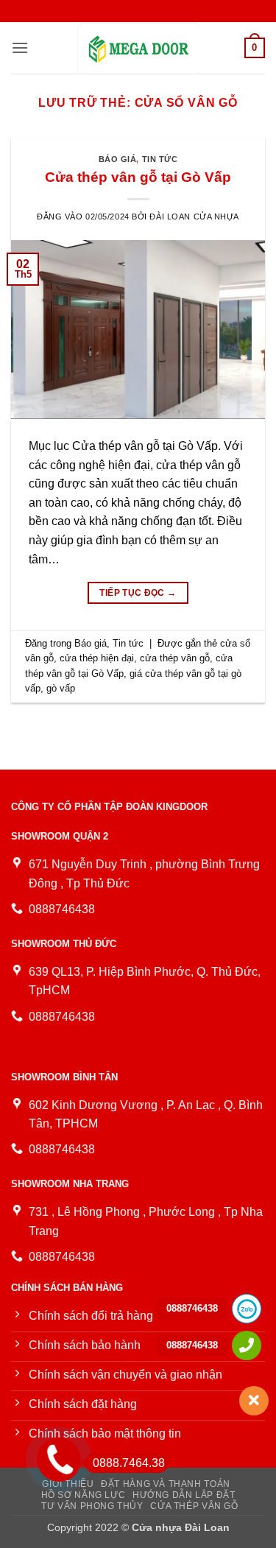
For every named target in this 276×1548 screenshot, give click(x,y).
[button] (20, 47)
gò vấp (60, 688)
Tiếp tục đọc (137, 593)
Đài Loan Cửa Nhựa (194, 216)
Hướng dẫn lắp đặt (183, 1495)
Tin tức (160, 159)
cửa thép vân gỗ (175, 658)
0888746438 (192, 1308)
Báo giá (118, 159)
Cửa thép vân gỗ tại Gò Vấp (138, 177)
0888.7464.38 (129, 1463)
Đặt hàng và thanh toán (165, 1484)
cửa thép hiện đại (97, 658)
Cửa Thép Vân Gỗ (194, 1506)
